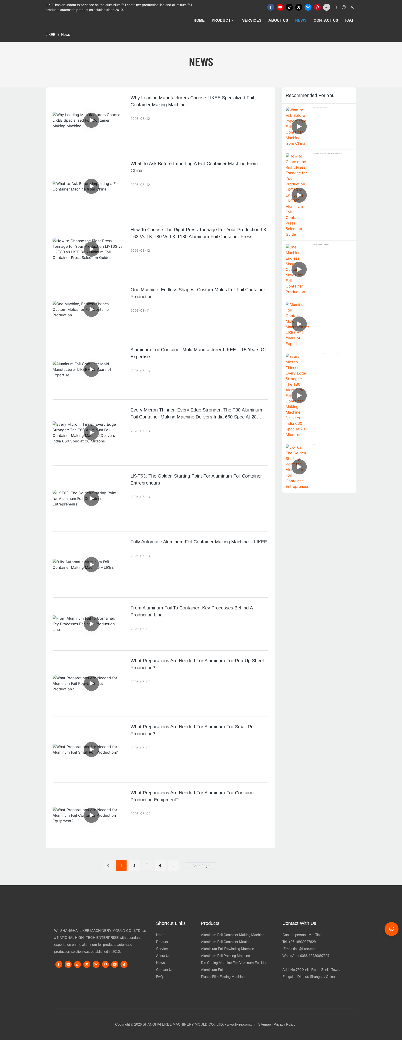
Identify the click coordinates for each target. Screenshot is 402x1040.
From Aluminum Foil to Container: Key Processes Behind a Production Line (192, 611)
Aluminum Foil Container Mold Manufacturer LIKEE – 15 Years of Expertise (198, 353)
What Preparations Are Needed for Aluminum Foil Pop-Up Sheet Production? (197, 664)
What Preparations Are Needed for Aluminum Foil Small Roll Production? (193, 730)
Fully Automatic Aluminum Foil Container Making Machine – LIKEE (199, 541)
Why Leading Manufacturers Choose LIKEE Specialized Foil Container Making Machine (192, 101)
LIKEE (50, 35)
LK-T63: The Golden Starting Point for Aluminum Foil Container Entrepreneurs (196, 479)
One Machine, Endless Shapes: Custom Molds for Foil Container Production (198, 293)
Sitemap (264, 1024)
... (147, 863)
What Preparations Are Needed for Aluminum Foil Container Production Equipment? (193, 796)
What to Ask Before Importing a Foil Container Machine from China (194, 167)
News (65, 35)
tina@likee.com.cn (307, 949)
